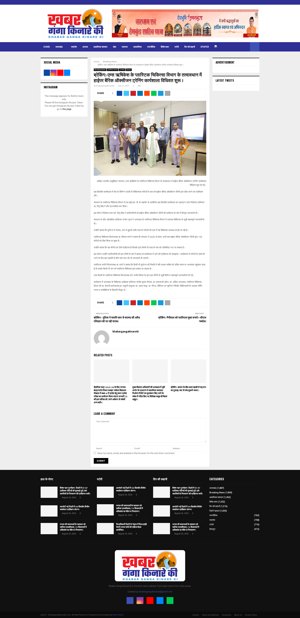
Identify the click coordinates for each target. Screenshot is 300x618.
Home (46, 47)
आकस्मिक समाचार (100, 47)
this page (66, 109)
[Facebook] (130, 600)
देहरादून (129, 70)
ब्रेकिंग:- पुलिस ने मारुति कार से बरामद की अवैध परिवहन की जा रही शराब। (117, 319)
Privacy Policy (251, 615)
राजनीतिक (151, 47)
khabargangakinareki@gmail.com (155, 591)
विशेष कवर (165, 47)
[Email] (160, 600)
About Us (238, 615)
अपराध (85, 47)
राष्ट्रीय (74, 47)
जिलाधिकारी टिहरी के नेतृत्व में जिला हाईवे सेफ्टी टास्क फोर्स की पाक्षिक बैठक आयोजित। (131, 527)
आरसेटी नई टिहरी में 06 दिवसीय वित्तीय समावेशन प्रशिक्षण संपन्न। (74, 508)
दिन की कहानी (189, 47)
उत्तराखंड (59, 47)
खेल (114, 47)
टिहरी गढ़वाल (214, 511)
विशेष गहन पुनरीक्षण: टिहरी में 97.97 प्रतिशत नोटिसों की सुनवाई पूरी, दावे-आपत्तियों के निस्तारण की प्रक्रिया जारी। (75, 490)
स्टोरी (177, 47)
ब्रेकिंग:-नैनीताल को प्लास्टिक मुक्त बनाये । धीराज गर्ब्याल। (182, 319)
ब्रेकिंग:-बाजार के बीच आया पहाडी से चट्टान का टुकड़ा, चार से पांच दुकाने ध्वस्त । (188, 388)
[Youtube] (150, 600)
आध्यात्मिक (137, 47)
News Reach (118, 615)
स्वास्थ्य (125, 47)
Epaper (205, 47)
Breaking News (100, 70)
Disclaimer (226, 615)
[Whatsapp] (170, 600)
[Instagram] (140, 600)
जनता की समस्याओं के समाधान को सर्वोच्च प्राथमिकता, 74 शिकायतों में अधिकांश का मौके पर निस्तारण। (73, 527)
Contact (195, 615)
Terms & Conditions (210, 615)
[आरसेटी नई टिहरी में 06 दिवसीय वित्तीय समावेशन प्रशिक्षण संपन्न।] (49, 511)
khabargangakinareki (105, 86)
